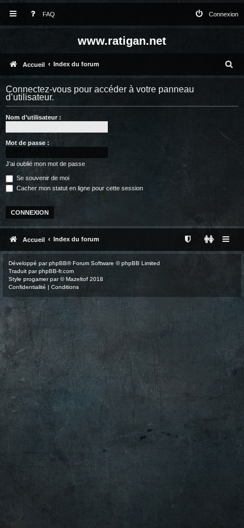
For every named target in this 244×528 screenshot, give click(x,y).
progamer (35, 279)
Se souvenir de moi (42, 177)
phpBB (58, 263)
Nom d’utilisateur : (33, 117)
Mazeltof (77, 279)
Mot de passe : (27, 142)
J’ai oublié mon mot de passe (45, 163)
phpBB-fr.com (56, 271)
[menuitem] (40, 14)
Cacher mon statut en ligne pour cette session (79, 188)
